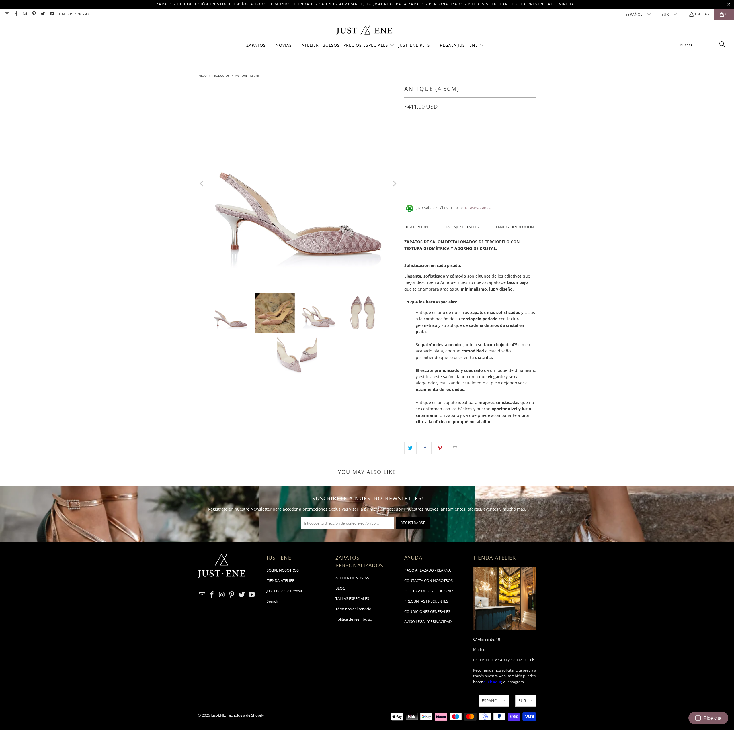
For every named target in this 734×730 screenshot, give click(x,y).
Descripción (416, 226)
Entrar (702, 14)
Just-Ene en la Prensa (284, 590)
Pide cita (712, 718)
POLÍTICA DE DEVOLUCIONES (429, 590)
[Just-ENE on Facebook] (15, 14)
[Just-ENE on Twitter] (42, 14)
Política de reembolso (353, 619)
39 (465, 132)
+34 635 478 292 (73, 14)
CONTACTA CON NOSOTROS (428, 580)
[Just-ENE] (364, 31)
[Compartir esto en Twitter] (410, 448)
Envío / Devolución (515, 226)
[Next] (394, 183)
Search (272, 601)
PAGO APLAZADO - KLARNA (427, 570)
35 (410, 132)
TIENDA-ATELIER (280, 580)
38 (451, 132)
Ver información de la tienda (433, 189)
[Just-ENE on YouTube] (51, 14)
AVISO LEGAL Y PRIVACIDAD (428, 621)
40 (479, 132)
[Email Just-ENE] (6, 14)
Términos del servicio (353, 608)
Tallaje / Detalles (462, 226)
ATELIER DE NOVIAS (352, 577)
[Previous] (202, 183)
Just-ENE (218, 715)
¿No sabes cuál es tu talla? (454, 208)
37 (438, 132)
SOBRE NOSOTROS (283, 570)
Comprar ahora (504, 153)
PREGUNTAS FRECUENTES (426, 601)
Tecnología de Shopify (245, 715)
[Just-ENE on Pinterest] (33, 14)
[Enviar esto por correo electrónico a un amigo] (455, 448)
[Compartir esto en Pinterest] (440, 448)
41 (493, 132)
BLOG (340, 588)
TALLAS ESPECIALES (352, 598)
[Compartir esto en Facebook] (425, 448)
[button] (259, 45)
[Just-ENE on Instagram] (24, 14)
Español (634, 14)
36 (424, 132)
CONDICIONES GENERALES (427, 611)
